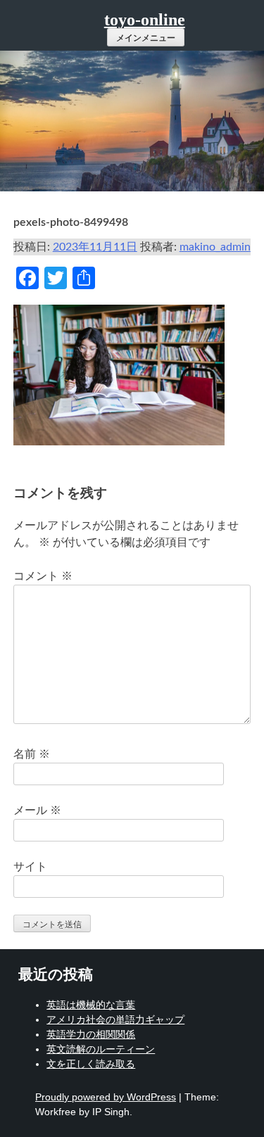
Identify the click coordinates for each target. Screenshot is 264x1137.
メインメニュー (145, 38)
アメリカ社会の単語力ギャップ (115, 1019)
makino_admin (215, 247)
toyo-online (144, 20)
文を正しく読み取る (90, 1063)
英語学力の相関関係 (90, 1034)
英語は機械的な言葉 (90, 1004)
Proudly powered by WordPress (105, 1097)
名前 (31, 754)
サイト (30, 866)
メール (37, 810)
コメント (43, 576)
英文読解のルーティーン (100, 1049)
